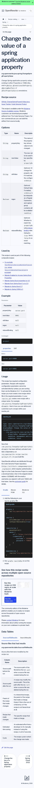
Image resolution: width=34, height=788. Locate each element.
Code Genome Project (19, 104)
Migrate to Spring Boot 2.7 (13, 286)
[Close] (32, 2)
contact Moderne (12, 620)
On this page (7, 32)
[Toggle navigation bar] (3, 10)
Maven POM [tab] (13, 491)
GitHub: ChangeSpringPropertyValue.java (16, 102)
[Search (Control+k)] (30, 10)
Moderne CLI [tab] (25, 491)
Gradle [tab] (5, 490)
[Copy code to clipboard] (30, 341)
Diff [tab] (15, 348)
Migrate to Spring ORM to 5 (14, 289)
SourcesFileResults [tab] (10, 638)
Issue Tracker (6, 104)
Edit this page (8, 747)
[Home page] (3, 19)
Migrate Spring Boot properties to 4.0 (17, 281)
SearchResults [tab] (25, 638)
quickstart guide (20, 481)
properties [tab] (7, 348)
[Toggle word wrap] (26, 421)
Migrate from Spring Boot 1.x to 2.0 (16, 283)
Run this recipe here (9, 600)
